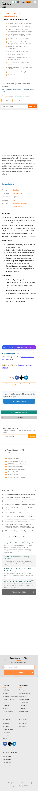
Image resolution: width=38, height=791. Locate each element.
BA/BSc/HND (17, 193)
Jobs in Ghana (7, 756)
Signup (28, 2)
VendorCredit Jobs (13, 474)
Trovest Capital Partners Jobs (16, 472)
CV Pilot (5, 693)
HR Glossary (22, 708)
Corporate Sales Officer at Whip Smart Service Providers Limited (19, 517)
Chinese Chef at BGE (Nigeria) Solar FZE (16, 521)
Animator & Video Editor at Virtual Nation (20, 23)
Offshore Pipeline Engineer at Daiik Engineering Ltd (19, 531)
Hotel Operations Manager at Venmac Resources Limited (20, 494)
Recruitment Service (24, 693)
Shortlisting (22, 696)
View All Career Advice (19, 592)
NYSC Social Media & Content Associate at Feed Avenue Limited (20, 508)
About (9, 783)
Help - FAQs (6, 736)
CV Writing (6, 705)
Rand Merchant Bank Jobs (15, 466)
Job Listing (6, 690)
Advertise (5, 739)
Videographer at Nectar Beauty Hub (18, 72)
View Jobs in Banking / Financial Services (11, 89)
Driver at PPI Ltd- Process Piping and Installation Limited (20, 512)
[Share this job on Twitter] (21, 377)
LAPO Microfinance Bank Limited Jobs (19, 464)
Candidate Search (24, 699)
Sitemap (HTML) (8, 729)
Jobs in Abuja (23, 726)
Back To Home (19, 417)
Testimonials (6, 732)
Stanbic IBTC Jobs (13, 458)
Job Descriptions (23, 711)
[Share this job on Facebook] (17, 377)
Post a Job (22, 690)
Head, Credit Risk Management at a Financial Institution (20, 504)
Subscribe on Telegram (19, 401)
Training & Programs (9, 699)
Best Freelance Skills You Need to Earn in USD (17, 581)
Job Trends (6, 708)
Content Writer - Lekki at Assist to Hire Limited (17, 497)
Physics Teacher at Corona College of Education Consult (20, 501)
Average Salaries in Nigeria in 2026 (14, 543)
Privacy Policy (22, 783)
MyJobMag (31, 786)
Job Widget (6, 723)
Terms (29, 783)
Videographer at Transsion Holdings (18, 51)
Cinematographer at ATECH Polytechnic (19, 26)
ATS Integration (23, 702)
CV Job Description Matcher (11, 696)
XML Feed (6, 726)
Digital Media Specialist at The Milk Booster (20, 39)
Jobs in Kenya (7, 759)
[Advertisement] (19, 132)
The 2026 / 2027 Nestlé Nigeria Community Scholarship (16, 557)
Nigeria (15, 1)
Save (7, 100)
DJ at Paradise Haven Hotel (15, 75)
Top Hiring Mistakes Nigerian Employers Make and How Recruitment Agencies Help (19, 570)
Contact (14, 783)
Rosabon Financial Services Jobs (17, 461)
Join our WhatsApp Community (19, 412)
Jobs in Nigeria (7, 762)
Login (23, 2)
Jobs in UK (6, 769)
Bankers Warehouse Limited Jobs (17, 469)
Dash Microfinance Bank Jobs (16, 477)
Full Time (16, 190)
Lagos (15, 200)
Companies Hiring (8, 711)
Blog (4, 702)
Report (31, 383)
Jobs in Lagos (23, 723)
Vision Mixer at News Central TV (17, 54)
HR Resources (23, 705)
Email (18, 100)
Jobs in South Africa (8, 766)
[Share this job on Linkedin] (26, 377)
